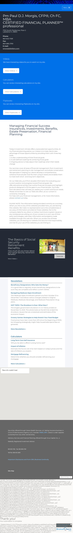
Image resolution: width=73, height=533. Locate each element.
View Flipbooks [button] (11, 112)
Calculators (16, 336)
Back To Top (65, 477)
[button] (66, 7)
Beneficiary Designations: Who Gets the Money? (29, 285)
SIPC (45, 432)
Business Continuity (42, 459)
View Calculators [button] (12, 92)
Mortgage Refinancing (20, 354)
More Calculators (18, 364)
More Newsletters (18, 329)
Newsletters (16, 281)
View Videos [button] (10, 71)
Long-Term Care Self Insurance (23, 340)
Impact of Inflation (18, 346)
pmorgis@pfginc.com (11, 48)
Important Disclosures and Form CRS (21, 459)
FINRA (41, 432)
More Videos (12, 258)
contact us (19, 198)
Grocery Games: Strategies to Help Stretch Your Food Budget (34, 317)
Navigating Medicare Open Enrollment (26, 293)
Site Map (11, 471)
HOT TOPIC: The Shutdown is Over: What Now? (29, 305)
